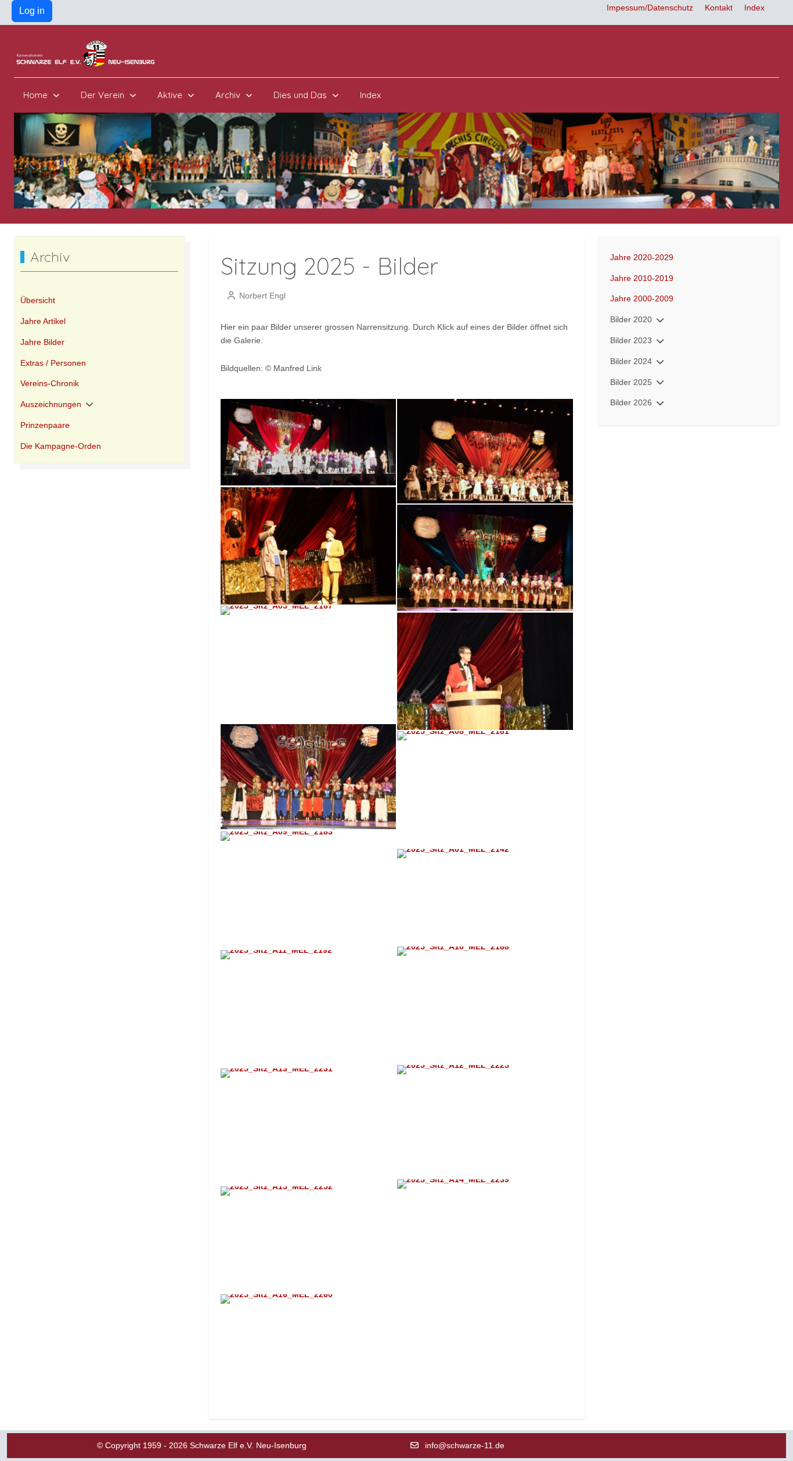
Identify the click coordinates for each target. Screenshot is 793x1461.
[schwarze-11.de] (86, 54)
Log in (32, 11)
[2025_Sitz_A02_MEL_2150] (485, 450)
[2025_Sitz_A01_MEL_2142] (485, 896)
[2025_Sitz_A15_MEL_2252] (308, 1238)
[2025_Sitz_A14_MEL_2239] (485, 1236)
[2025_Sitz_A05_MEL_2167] (308, 663)
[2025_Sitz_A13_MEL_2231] (308, 1126)
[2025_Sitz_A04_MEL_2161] (485, 557)
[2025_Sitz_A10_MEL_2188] (485, 1004)
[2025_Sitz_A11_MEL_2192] (308, 1007)
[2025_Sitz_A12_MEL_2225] (485, 1120)
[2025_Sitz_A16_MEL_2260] (308, 1335)
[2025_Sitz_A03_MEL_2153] (308, 545)
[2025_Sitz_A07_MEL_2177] (308, 775)
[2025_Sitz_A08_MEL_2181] (485, 788)
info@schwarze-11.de (464, 1445)
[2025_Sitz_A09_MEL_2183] (308, 889)
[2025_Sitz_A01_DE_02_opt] (308, 441)
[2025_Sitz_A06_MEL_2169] (485, 670)
